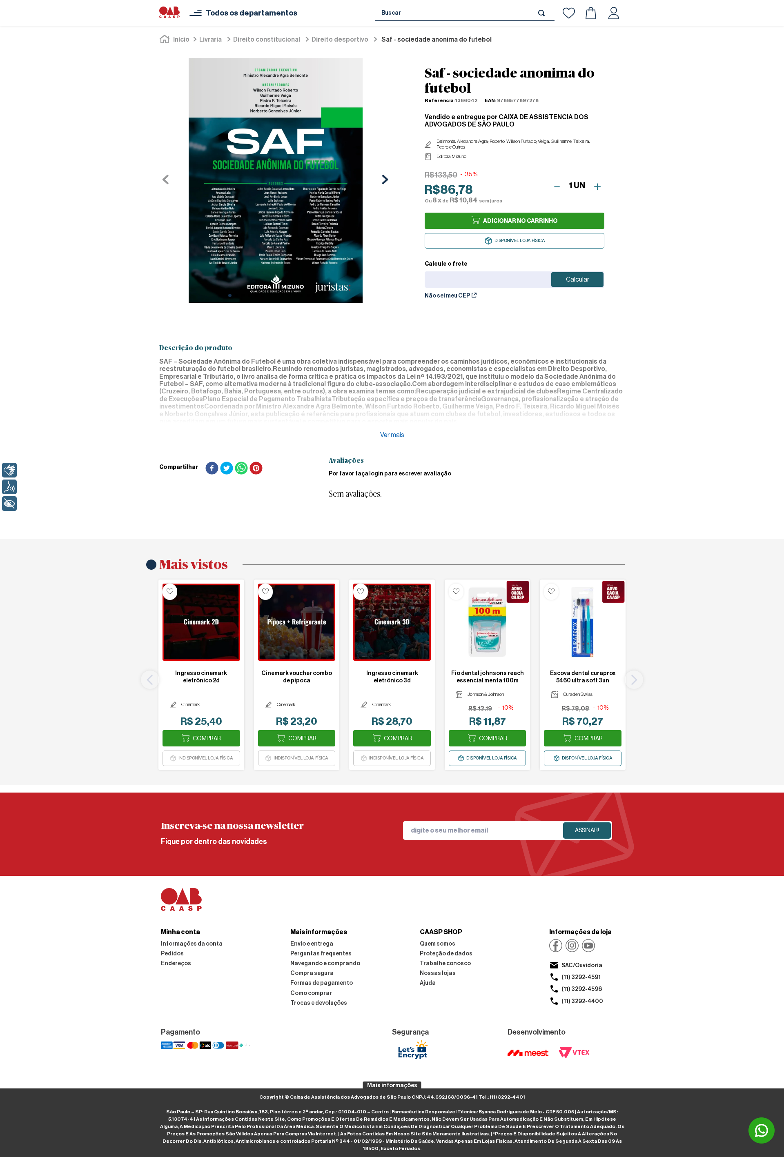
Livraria (210, 39)
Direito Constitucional (266, 39)
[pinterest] (256, 469)
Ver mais (392, 435)
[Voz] (9, 487)
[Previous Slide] (150, 680)
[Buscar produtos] (543, 12)
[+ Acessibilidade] (9, 503)
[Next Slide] (634, 680)
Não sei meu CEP (447, 296)
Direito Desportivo (340, 39)
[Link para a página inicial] (175, 39)
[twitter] (226, 469)
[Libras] (9, 470)
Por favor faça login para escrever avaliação (390, 474)
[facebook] (211, 469)
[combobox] (465, 13)
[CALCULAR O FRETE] (577, 279)
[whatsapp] (241, 469)
